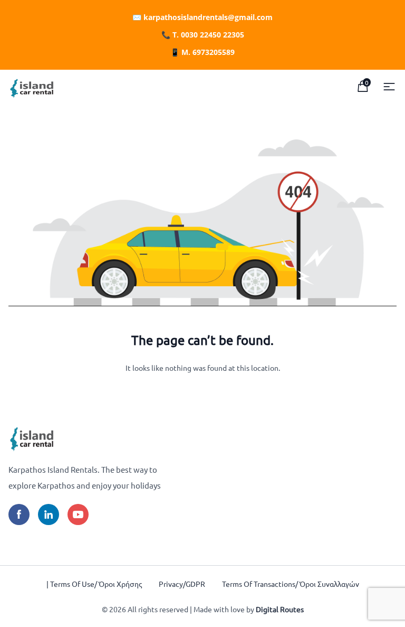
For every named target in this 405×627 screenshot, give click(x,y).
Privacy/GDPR (182, 583)
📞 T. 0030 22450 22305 (202, 35)
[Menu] (389, 86)
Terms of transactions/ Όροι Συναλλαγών (290, 583)
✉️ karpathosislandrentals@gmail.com (202, 17)
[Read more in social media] (19, 514)
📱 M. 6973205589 (202, 52)
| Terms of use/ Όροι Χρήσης (94, 583)
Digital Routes (280, 609)
